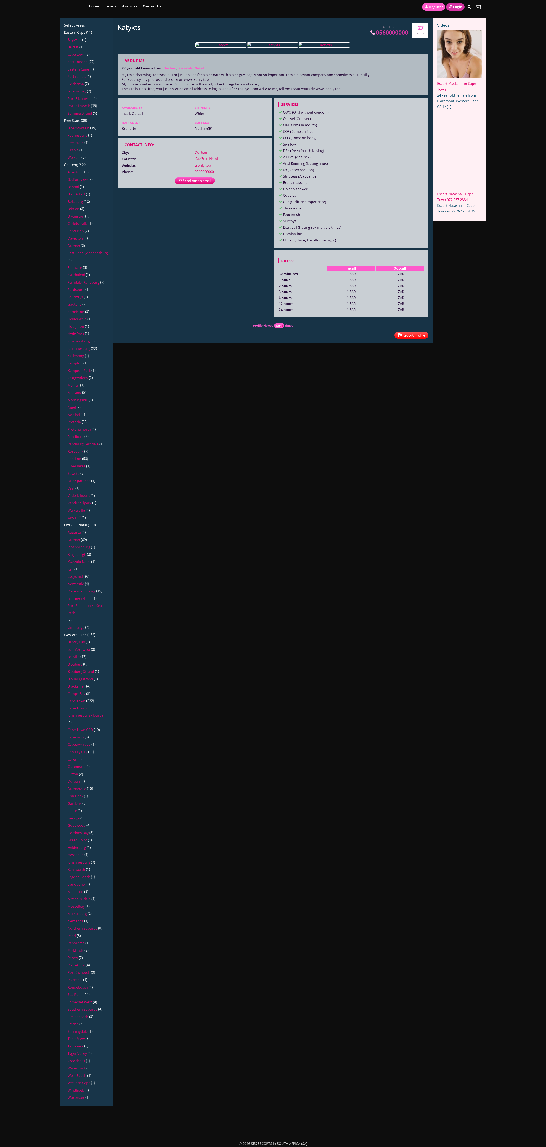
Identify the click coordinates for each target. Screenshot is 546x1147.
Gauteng (71, 164)
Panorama (76, 943)
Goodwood (77, 825)
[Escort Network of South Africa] (453, 248)
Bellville (74, 656)
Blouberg (75, 664)
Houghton (76, 326)
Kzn (71, 569)
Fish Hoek (75, 796)
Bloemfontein (78, 128)
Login (457, 6)
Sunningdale (78, 1031)
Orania (73, 150)
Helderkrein (77, 319)
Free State (72, 120)
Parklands (76, 950)
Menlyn (73, 385)
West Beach (77, 1075)
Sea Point (75, 994)
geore (72, 810)
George (74, 818)
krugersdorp (78, 378)
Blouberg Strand (81, 671)
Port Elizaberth (80, 98)
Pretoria (74, 422)
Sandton (74, 458)
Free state (76, 142)
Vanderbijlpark (79, 503)
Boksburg (75, 201)
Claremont (76, 766)
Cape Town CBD (80, 729)
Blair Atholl (76, 194)
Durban (169, 68)
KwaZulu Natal (191, 68)
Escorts (111, 6)
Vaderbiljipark (79, 495)
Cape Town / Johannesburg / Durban (87, 712)
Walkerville (76, 510)
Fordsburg (76, 289)
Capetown (76, 737)
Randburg (76, 436)
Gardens (74, 803)
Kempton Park (79, 370)
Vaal (71, 488)
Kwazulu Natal (79, 561)
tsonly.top (203, 165)
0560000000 (392, 32)
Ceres (72, 759)
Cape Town (76, 701)
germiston (76, 311)
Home (94, 6)
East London (78, 61)
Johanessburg (79, 341)
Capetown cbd (79, 744)
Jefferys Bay (77, 91)
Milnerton (75, 891)
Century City (77, 752)
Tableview (75, 1046)
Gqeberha (76, 84)
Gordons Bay (78, 833)
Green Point (77, 840)
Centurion (76, 231)
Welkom (74, 157)
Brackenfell (76, 686)
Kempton (75, 363)
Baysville (74, 39)
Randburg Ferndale (83, 444)
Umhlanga (76, 627)
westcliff (74, 517)
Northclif (75, 414)
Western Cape (75, 635)
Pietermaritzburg (81, 591)
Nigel (72, 407)
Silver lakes (76, 466)
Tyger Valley (77, 1053)
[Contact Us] (478, 7)
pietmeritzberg (80, 598)
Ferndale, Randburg (83, 282)
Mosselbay (76, 906)
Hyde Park (76, 333)
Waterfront (77, 1068)
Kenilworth (76, 869)
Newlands (75, 921)
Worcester (76, 1097)
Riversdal (75, 980)
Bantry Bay (76, 642)
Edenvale (75, 267)
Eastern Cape (74, 32)
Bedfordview (78, 179)
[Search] (469, 7)
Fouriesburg (77, 135)
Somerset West (80, 1002)
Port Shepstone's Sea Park (85, 609)
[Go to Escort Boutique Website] (459, 287)
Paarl (72, 935)
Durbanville (77, 788)
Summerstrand (80, 113)
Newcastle (76, 584)
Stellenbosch (78, 1016)
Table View (76, 1038)
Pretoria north (79, 429)
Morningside (78, 400)
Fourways (75, 297)
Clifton (73, 774)
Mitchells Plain (79, 899)
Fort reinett (77, 76)
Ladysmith (76, 576)
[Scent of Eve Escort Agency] (453, 317)
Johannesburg (79, 348)
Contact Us (152, 6)
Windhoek (76, 1090)
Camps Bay (76, 693)
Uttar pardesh (79, 480)
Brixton (73, 209)
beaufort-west (79, 649)
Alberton (75, 172)
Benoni (73, 187)
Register (436, 6)
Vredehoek (76, 1061)
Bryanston (76, 216)
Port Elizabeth (79, 106)
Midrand (74, 392)
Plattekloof (76, 965)
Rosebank (75, 451)
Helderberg (77, 847)
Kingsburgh (77, 554)
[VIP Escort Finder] (453, 350)
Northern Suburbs (82, 928)
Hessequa (76, 854)
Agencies (129, 6)
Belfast (73, 47)
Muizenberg (77, 913)
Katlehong (76, 356)
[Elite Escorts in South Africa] (88, 1135)
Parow (73, 957)
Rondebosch (78, 987)
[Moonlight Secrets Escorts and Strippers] (453, 384)
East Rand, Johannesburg (88, 253)
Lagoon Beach (79, 877)
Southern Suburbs (82, 1009)
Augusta (74, 532)
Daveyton (75, 238)
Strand (73, 1024)
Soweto (74, 473)
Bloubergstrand (80, 679)
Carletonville (78, 223)
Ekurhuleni (76, 275)
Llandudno (76, 884)
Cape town (76, 54)
